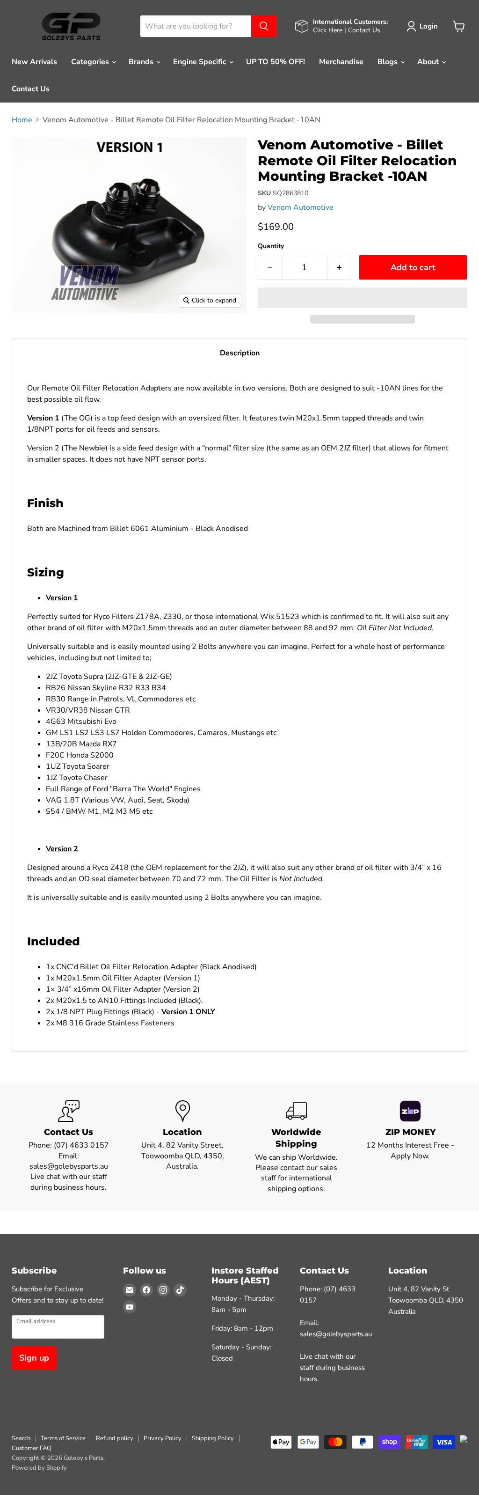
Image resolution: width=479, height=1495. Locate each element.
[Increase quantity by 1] (339, 267)
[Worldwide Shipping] (297, 1147)
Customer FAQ (31, 1448)
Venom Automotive (301, 207)
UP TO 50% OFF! (275, 62)
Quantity (271, 246)
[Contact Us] (69, 1147)
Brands (142, 62)
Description (240, 353)
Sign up (34, 1357)
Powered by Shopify (39, 1468)
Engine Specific (200, 62)
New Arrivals (34, 62)
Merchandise (341, 62)
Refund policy (114, 1438)
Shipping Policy (213, 1438)
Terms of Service (63, 1438)
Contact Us (31, 89)
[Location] (183, 1147)
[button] (362, 297)
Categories (91, 62)
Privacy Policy (162, 1438)
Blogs (388, 62)
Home (22, 120)
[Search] (263, 26)
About (429, 62)
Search (21, 1438)
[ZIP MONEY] (411, 1147)
